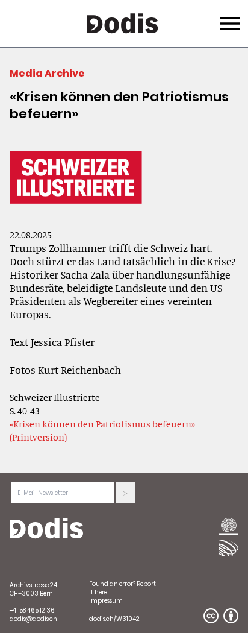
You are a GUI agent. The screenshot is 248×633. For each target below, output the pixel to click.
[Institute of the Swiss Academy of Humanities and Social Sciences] (228, 527)
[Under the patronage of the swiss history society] (228, 548)
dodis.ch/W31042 (114, 618)
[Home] (46, 529)
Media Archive (47, 73)
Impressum (106, 600)
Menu (228, 16)
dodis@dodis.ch (33, 618)
